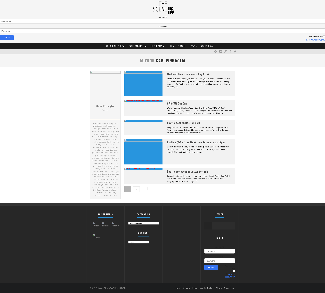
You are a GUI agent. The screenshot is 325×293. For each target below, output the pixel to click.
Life (170, 46)
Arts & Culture (114, 46)
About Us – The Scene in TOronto (211, 288)
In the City (157, 46)
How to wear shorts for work (183, 123)
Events (193, 46)
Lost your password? (315, 39)
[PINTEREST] (215, 51)
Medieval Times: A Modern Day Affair (188, 74)
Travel (181, 46)
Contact (194, 288)
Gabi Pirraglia (105, 106)
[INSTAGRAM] (220, 51)
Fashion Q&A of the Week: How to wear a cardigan (196, 142)
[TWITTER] (234, 51)
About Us (206, 46)
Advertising (186, 288)
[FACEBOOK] (230, 51)
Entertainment (137, 46)
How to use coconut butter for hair (187, 171)
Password (162, 27)
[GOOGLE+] (225, 51)
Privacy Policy (229, 288)
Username (162, 17)
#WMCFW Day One (177, 103)
